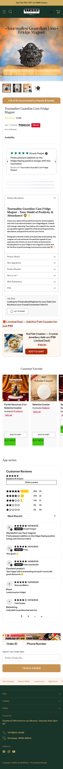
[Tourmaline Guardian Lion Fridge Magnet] (31, 49)
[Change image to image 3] (27, 88)
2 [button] (28, 616)
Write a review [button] (31, 482)
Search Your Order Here (13, 652)
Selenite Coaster (41, 404)
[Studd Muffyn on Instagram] (9, 752)
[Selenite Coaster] (44, 388)
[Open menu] (4, 12)
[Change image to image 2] (17, 88)
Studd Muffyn (23, 763)
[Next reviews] (56, 162)
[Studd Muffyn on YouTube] (14, 752)
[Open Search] (10, 12)
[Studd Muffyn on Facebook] (4, 752)
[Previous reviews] (7, 162)
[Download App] (51, 12)
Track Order (31, 668)
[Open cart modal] (58, 12)
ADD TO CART (36, 351)
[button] (31, 161)
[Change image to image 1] (6, 88)
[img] (20, 526)
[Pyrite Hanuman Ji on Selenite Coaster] (15, 388)
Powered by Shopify (39, 763)
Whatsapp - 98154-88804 (19, 738)
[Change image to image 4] (38, 88)
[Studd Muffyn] (32, 11)
